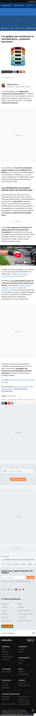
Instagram (19, 589)
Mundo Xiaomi (6, 659)
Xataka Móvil (5, 651)
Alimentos (21, 607)
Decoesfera (5, 685)
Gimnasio (5, 28)
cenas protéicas (6, 620)
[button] (13, 84)
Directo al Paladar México (9, 704)
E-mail (24, 72)
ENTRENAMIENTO (6, 5)
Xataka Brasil (5, 699)
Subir (29, 640)
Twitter (17, 72)
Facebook (14, 72)
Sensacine (21, 660)
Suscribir (30, 577)
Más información (27, 714)
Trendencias (5, 683)
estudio (25, 175)
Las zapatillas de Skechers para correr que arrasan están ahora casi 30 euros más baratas (19, 559)
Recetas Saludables (24, 610)
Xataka (4, 649)
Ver (19, 479)
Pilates (30, 564)
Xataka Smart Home (7, 656)
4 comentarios (8, 72)
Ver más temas (7, 626)
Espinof (21, 663)
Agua (16, 28)
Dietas (4, 610)
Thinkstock (12, 396)
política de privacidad (25, 581)
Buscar (33, 633)
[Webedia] (32, 1)
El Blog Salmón (22, 683)
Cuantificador (30, 399)
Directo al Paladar (6, 671)
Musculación (5, 604)
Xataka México (6, 696)
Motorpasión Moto (24, 674)
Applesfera (5, 654)
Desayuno (5, 614)
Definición (5, 617)
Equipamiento (12, 399)
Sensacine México (23, 699)
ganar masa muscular (25, 620)
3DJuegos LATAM (23, 696)
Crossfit (23, 564)
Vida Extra (21, 651)
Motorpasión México (24, 704)
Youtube (16, 589)
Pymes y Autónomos (24, 685)
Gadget (21, 399)
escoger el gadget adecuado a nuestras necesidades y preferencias (16, 287)
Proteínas (4, 607)
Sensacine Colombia (24, 701)
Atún (22, 28)
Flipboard (21, 72)
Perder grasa (22, 617)
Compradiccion (6, 687)
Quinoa (16, 564)
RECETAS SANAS (19, 5)
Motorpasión (22, 671)
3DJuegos (21, 649)
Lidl (12, 28)
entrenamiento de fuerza (26, 614)
